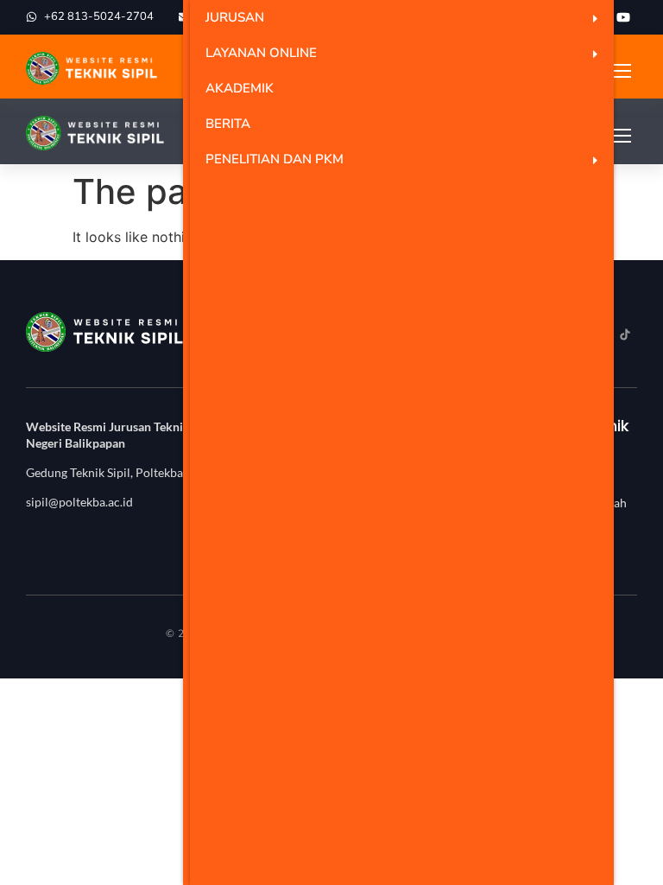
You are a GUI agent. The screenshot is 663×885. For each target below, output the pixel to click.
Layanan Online (261, 52)
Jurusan (234, 17)
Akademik (239, 88)
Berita (227, 123)
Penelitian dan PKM (274, 159)
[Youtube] (623, 17)
